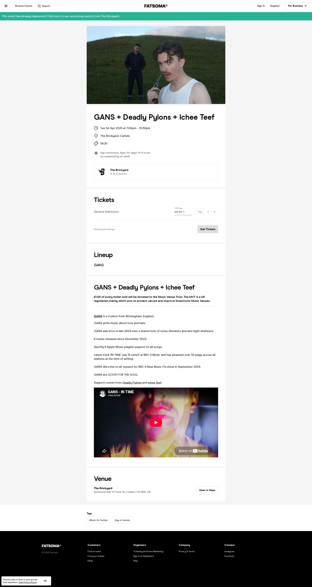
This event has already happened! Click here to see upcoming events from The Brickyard (60, 16)
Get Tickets (207, 229)
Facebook (229, 556)
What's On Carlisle (98, 520)
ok (45, 581)
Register (275, 5)
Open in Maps (207, 490)
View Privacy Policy (28, 582)
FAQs (90, 561)
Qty (200, 211)
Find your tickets (96, 556)
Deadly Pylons (132, 382)
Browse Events (23, 5)
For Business (295, 5)
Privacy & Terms (187, 551)
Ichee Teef (154, 382)
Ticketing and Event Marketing (148, 551)
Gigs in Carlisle (122, 520)
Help (135, 561)
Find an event (94, 551)
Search (46, 6)
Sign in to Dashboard (143, 556)
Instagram (229, 551)
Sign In (261, 5)
